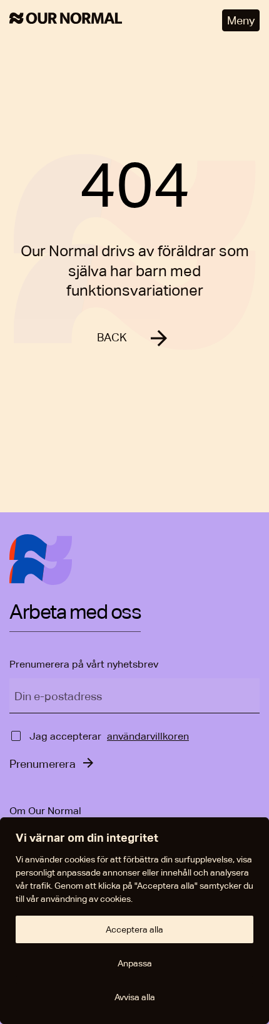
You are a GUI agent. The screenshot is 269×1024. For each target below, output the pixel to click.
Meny (241, 20)
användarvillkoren (148, 736)
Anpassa (135, 963)
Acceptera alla (134, 929)
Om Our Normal (45, 811)
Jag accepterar (65, 736)
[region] (134, 920)
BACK (112, 337)
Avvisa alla (134, 997)
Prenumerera (42, 763)
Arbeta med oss (75, 612)
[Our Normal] (65, 20)
